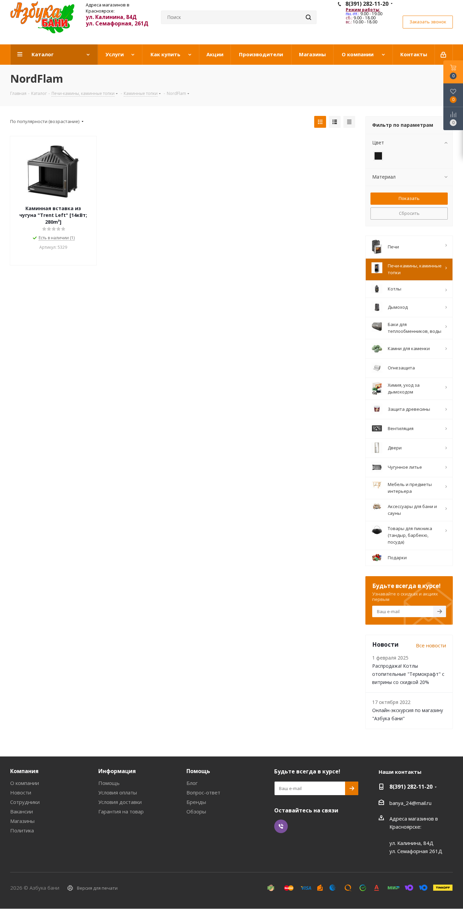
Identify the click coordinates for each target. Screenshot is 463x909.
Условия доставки (120, 802)
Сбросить (409, 213)
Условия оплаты (117, 792)
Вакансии (21, 811)
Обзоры (196, 811)
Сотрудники (25, 802)
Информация (117, 771)
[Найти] (308, 17)
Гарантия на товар (121, 811)
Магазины (22, 820)
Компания (24, 771)
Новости (20, 792)
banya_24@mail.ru (410, 803)
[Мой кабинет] (443, 54)
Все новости (431, 645)
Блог (192, 783)
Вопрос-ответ (203, 792)
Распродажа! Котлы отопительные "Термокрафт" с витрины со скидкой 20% (408, 674)
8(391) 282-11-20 (366, 3)
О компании (24, 783)
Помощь (109, 783)
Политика (22, 830)
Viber (281, 826)
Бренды (196, 802)
